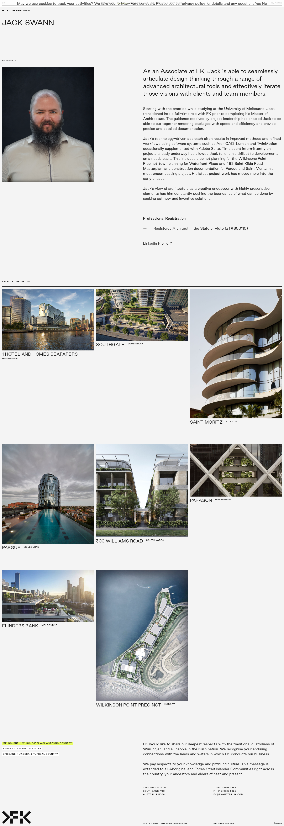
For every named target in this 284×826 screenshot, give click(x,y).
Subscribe (180, 823)
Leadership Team (16, 10)
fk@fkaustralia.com (228, 794)
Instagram (150, 823)
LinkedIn (166, 823)
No (264, 3)
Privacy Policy (224, 823)
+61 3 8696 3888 (226, 788)
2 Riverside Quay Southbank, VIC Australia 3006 (155, 791)
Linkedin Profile (158, 243)
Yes (258, 3)
